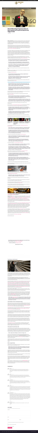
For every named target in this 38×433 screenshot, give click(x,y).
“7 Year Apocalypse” (19, 197)
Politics (4, 431)
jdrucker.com (12, 82)
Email (8, 419)
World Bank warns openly (12, 322)
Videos (3, 6)
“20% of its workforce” (23, 134)
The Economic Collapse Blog (12, 48)
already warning (21, 336)
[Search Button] (28, 0)
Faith (14, 431)
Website (20, 419)
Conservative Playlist (34, 431)
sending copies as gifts (26, 199)
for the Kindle (13, 194)
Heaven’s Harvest (25, 360)
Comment (9, 409)
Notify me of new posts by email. (11, 426)
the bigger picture (20, 182)
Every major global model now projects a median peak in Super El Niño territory (19, 284)
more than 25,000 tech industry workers (17, 104)
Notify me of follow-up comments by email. (12, 424)
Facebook (21, 208)
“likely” (15, 80)
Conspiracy (6, 431)
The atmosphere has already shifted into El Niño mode (21, 286)
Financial (10, 431)
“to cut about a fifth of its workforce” (18, 142)
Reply (10, 372)
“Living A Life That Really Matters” (23, 198)
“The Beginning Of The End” (14, 198)
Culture (8, 431)
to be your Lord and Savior (25, 212)
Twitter (24, 208)
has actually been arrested (24, 150)
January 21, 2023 (18, 242)
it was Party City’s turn (13, 72)
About (2, 431)
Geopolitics (12, 431)
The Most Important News (13, 203)
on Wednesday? (12, 94)
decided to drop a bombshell (13, 173)
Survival (16, 431)
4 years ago (13, 368)
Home (2, 0)
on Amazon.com (12, 196)
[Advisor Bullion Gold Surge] (19, 190)
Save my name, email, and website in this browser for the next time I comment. (16, 422)
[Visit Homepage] (19, 3)
